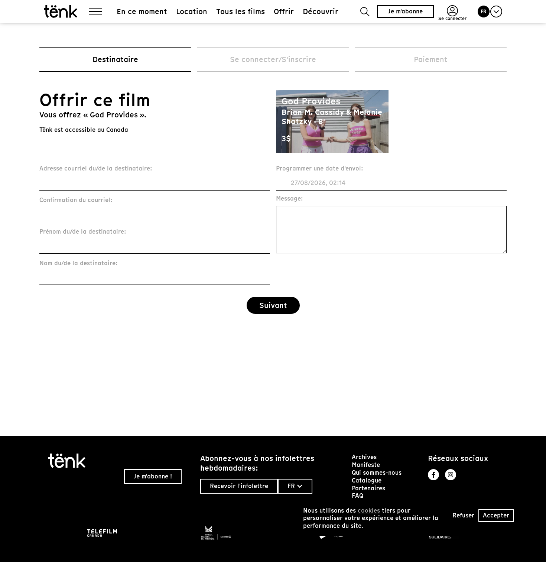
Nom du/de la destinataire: (78, 263)
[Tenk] (83, 461)
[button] (365, 11)
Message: (289, 199)
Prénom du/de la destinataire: (82, 232)
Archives (364, 457)
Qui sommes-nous (377, 472)
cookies (369, 510)
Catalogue (366, 480)
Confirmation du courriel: (76, 200)
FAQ (357, 495)
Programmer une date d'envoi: (319, 169)
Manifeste (366, 465)
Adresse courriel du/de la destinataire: (95, 169)
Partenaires (368, 488)
